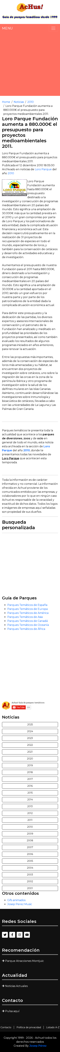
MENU (7, 28)
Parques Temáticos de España (27, 605)
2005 (30, 860)
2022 (30, 744)
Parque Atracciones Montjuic (24, 960)
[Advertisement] (30, 64)
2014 (30, 799)
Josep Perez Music (19, 904)
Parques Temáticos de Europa (27, 609)
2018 (30, 772)
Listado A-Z (53, 1027)
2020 (30, 758)
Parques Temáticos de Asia (25, 617)
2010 (30, 102)
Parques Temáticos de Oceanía (28, 625)
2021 (30, 751)
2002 (30, 881)
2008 (30, 840)
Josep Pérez (37, 1045)
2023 (30, 738)
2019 (30, 765)
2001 (30, 888)
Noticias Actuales (16, 986)
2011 (30, 820)
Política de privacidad (28, 1027)
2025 (30, 724)
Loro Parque (43, 169)
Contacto (5, 1027)
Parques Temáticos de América (27, 613)
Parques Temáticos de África (26, 629)
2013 (30, 806)
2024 (30, 731)
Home (6, 102)
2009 (30, 833)
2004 (30, 867)
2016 (30, 785)
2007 (30, 847)
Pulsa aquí (12, 1011)
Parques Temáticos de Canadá (27, 621)
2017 (30, 779)
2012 (30, 813)
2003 (30, 874)
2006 (30, 854)
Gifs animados (16, 900)
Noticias (19, 102)
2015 (30, 792)
